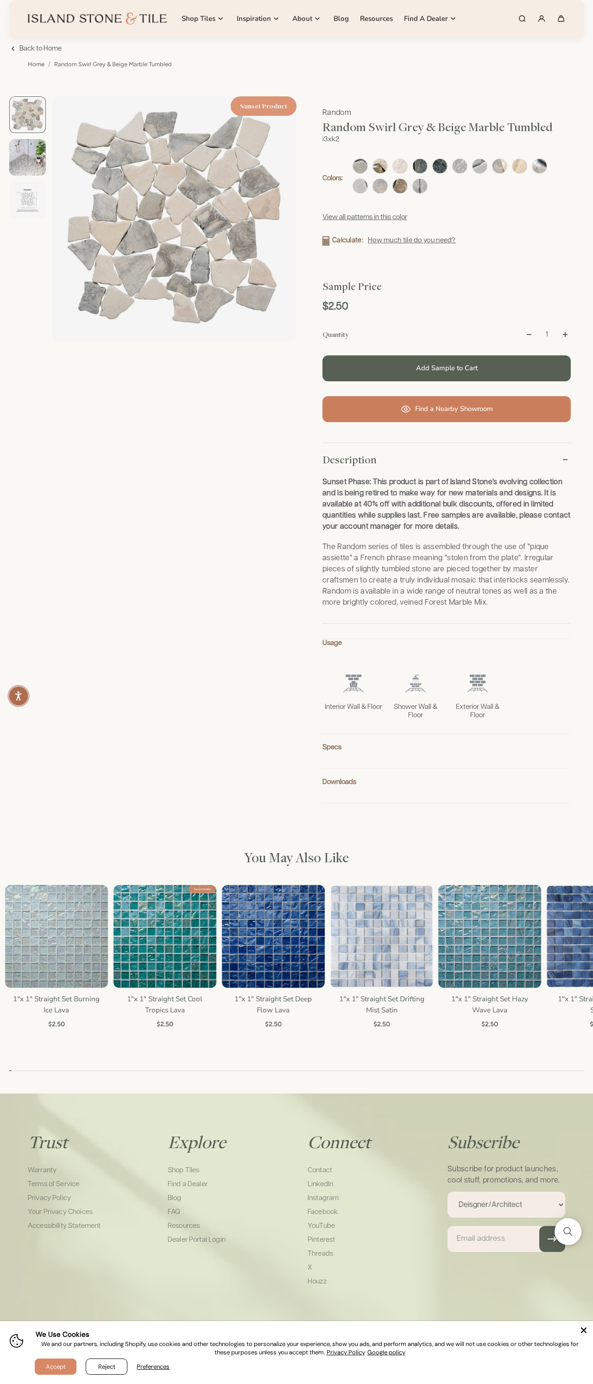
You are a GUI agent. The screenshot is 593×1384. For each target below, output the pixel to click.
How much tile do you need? (412, 240)
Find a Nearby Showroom (454, 408)
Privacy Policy (346, 1352)
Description (349, 460)
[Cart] (561, 18)
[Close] (583, 1330)
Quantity (335, 334)
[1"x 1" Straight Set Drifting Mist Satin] (380, 936)
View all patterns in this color (364, 217)
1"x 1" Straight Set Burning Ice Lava (56, 1004)
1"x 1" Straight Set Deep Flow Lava (272, 1004)
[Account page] (541, 18)
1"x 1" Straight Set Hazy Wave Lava (489, 1004)
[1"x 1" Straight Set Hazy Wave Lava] (489, 936)
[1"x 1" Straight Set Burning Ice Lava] (56, 936)
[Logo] (97, 18)
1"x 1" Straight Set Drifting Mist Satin (380, 1004)
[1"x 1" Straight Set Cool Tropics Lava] (164, 936)
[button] (568, 1231)
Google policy (386, 1352)
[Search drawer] (522, 18)
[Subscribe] (552, 1239)
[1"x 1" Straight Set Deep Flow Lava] (272, 936)
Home (36, 64)
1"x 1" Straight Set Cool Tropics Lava (164, 1004)
